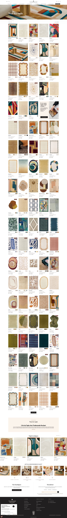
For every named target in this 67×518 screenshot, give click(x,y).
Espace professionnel (39, 501)
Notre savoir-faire (26, 502)
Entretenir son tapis (38, 510)
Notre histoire (26, 501)
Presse (37, 502)
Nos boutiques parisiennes (27, 504)
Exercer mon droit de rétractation (40, 507)
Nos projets (25, 507)
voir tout (33, 412)
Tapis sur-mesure (38, 504)
